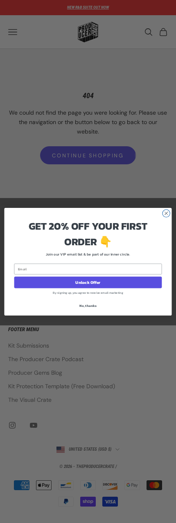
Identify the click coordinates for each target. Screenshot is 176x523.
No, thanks (87, 305)
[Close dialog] (166, 213)
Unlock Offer (87, 282)
